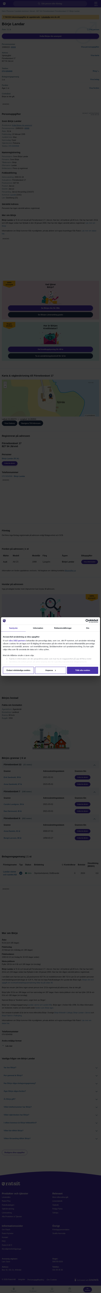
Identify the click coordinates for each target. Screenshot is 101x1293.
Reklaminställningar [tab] (63, 628)
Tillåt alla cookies (82, 670)
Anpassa (49, 670)
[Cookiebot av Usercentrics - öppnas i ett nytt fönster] (87, 621)
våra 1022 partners (17, 641)
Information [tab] (38, 628)
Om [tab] (87, 628)
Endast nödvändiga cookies (18, 670)
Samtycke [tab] (13, 628)
